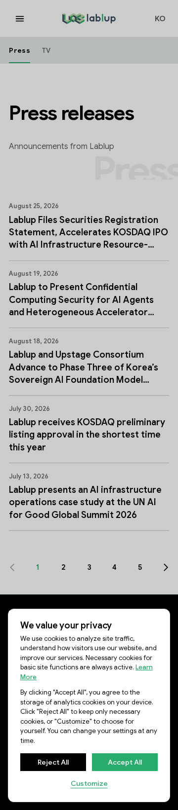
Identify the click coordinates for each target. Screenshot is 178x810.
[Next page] (166, 567)
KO (160, 18)
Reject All (53, 762)
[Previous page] (12, 567)
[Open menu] (20, 19)
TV (46, 50)
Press (19, 50)
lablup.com (81, 17)
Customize (89, 783)
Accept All (125, 762)
